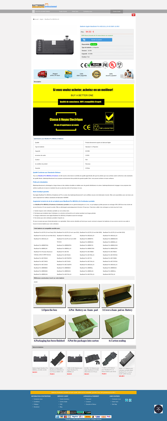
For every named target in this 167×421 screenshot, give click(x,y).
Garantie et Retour (91, 404)
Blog (61, 407)
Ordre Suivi (75, 11)
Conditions (37, 401)
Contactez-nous (87, 11)
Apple (41, 19)
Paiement (88, 399)
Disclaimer (36, 407)
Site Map (114, 404)
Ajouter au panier (96, 39)
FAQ (61, 404)
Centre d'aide (116, 11)
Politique (36, 404)
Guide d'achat (63, 11)
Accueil (36, 19)
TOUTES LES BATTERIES (42, 11)
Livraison (88, 401)
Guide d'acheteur (64, 399)
